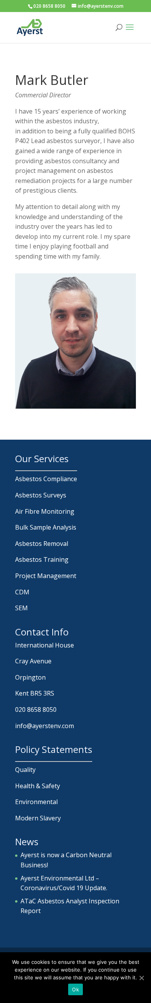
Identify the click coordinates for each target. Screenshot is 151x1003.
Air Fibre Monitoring (44, 511)
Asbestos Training (42, 559)
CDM (22, 592)
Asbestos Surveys (40, 495)
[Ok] (141, 978)
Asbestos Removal (41, 543)
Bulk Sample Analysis (45, 527)
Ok (75, 989)
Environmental (36, 802)
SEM (21, 608)
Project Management (45, 575)
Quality (25, 769)
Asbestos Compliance (46, 479)
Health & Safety (37, 786)
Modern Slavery (38, 818)
